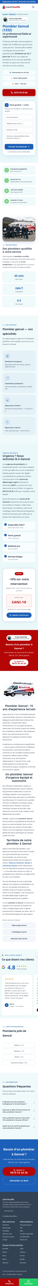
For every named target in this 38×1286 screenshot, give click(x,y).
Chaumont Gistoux (10, 866)
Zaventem (23, 1263)
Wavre (5, 1259)
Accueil (5, 14)
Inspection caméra (8, 1237)
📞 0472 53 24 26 (8, 1211)
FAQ (21, 1228)
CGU (4, 1274)
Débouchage (7, 1228)
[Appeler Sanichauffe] (9, 1282)
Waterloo (5, 1263)
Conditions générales (26, 1234)
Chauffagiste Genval (19, 932)
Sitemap (19, 1274)
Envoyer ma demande (18, 147)
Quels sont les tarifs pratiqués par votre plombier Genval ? (19, 1127)
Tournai (22, 1256)
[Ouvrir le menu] (33, 7)
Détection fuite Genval (19, 939)
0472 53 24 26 (20, 92)
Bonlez (27, 863)
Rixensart (20, 863)
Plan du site (23, 1240)
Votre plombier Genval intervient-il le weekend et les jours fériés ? (19, 1119)
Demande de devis (26, 1225)
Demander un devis (19, 1180)
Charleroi (23, 1252)
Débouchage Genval (19, 925)
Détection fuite (7, 1234)
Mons (4, 1256)
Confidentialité (24, 1237)
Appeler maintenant (20, 615)
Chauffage (6, 1231)
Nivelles (22, 1259)
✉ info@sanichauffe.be (10, 1216)
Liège (21, 1248)
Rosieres (12, 863)
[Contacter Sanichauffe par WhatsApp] (28, 1282)
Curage (5, 1240)
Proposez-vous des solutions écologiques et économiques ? (19, 1103)
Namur (5, 1252)
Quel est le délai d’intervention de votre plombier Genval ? (19, 1111)
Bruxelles (5, 1248)
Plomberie (12, 14)
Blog (21, 1231)
